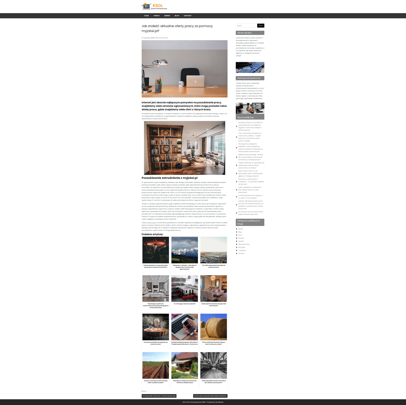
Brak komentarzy (162, 38)
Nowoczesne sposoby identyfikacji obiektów (210, 396)
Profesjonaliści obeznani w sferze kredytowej (159, 396)
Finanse (241, 238)
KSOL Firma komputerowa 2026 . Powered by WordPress (203, 402)
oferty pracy (151, 223)
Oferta (157, 16)
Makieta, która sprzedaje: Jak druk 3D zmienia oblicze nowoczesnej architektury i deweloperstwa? (250, 157)
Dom (240, 235)
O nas (146, 16)
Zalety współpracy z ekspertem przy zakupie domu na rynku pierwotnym (249, 189)
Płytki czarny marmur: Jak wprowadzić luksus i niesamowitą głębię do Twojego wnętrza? (250, 173)
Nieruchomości (244, 244)
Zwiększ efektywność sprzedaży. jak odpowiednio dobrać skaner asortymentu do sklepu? (251, 165)
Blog (177, 16)
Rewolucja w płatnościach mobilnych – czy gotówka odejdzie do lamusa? (251, 181)
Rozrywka (241, 247)
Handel (240, 241)
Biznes (144, 391)
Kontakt (188, 16)
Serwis (167, 16)
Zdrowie (241, 253)
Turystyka (242, 250)
